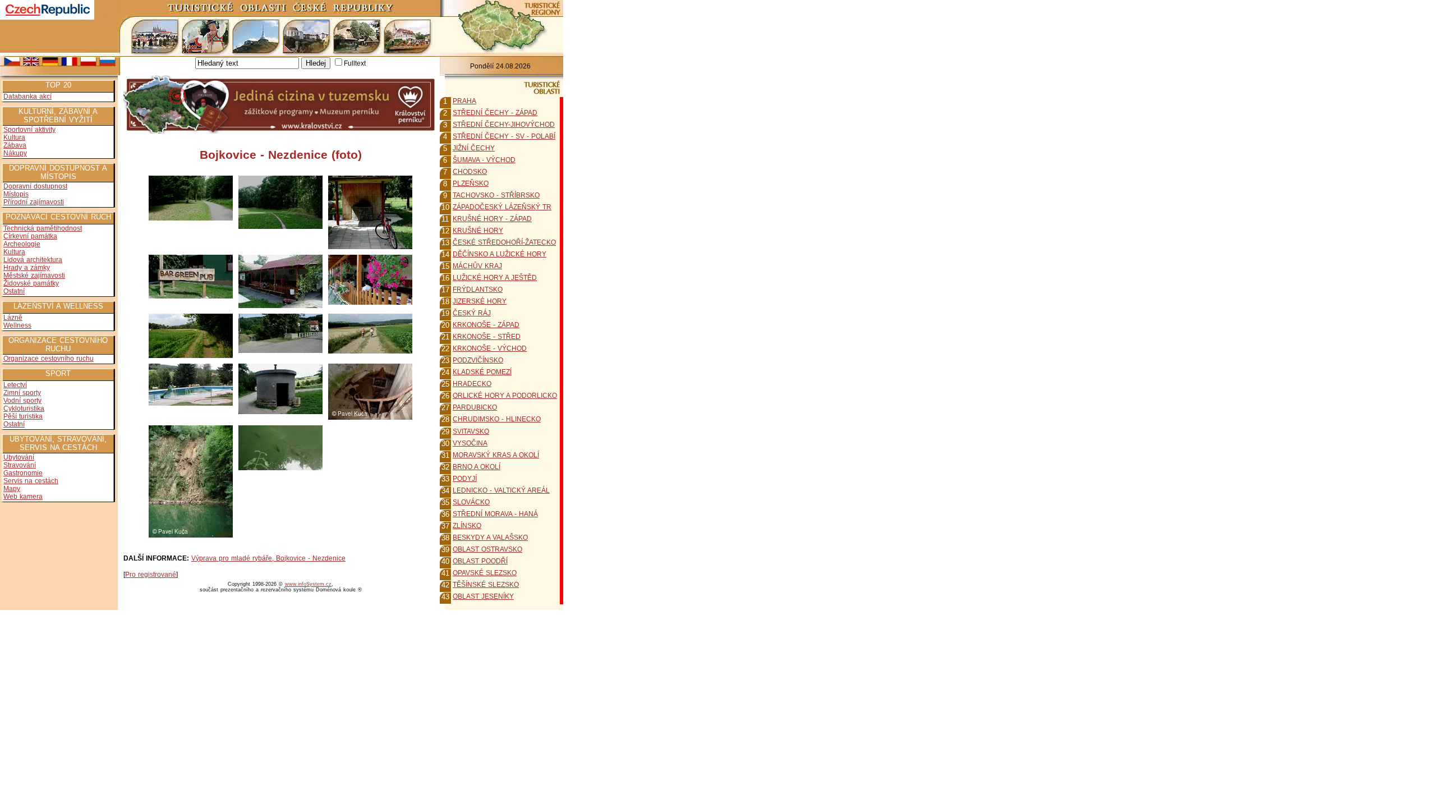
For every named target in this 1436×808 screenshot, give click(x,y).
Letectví (15, 385)
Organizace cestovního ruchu (48, 358)
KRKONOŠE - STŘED (487, 337)
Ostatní (14, 291)
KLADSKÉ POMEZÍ (482, 372)
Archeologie (21, 244)
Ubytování (18, 457)
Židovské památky (31, 283)
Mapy (11, 489)
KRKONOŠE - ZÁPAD (486, 325)
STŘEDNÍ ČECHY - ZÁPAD (495, 113)
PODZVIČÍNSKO (478, 360)
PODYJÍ (465, 479)
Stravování (19, 465)
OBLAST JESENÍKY (483, 596)
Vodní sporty (22, 401)
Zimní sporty (22, 393)
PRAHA (464, 101)
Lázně (12, 318)
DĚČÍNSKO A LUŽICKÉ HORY (499, 254)
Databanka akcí (27, 96)
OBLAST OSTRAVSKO (487, 549)
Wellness (17, 325)
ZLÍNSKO (467, 526)
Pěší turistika (23, 416)
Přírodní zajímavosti (33, 202)
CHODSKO (470, 172)
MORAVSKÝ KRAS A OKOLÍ (496, 455)
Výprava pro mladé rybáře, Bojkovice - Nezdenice (268, 558)
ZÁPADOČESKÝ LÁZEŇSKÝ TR (502, 207)
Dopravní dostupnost (35, 186)
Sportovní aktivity (29, 130)
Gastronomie (23, 473)
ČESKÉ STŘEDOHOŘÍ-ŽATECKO (504, 242)
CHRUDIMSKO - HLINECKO (497, 419)
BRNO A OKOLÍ (476, 467)
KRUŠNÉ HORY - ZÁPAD (492, 219)
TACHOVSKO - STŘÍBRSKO (496, 195)
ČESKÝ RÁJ (472, 313)
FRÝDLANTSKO (478, 289)
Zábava (14, 145)
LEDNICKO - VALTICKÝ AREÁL (501, 490)
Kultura (14, 137)
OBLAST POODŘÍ (480, 561)
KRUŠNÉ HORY (478, 231)
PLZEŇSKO (471, 183)
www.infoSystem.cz (308, 584)
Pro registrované (150, 575)
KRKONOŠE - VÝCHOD (490, 348)
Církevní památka (30, 236)
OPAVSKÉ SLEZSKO (485, 573)
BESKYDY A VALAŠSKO (490, 537)
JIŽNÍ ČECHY (474, 148)
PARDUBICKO (475, 407)
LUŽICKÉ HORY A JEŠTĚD (495, 278)
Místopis (16, 194)
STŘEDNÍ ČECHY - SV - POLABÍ (504, 136)
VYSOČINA (470, 443)
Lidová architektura (32, 260)
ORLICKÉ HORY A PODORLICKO (505, 396)
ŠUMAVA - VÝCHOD (484, 160)
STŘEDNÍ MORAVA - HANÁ (495, 514)
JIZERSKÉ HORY (480, 301)
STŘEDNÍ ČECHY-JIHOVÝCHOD (504, 124)
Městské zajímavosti (34, 275)
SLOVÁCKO (471, 502)
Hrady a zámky (26, 268)
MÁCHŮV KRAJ (477, 266)
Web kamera (23, 497)
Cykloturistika (23, 408)
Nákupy (15, 153)
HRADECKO (472, 384)
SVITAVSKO (471, 431)
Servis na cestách (30, 481)
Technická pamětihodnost (42, 228)
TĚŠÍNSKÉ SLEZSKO (486, 585)
